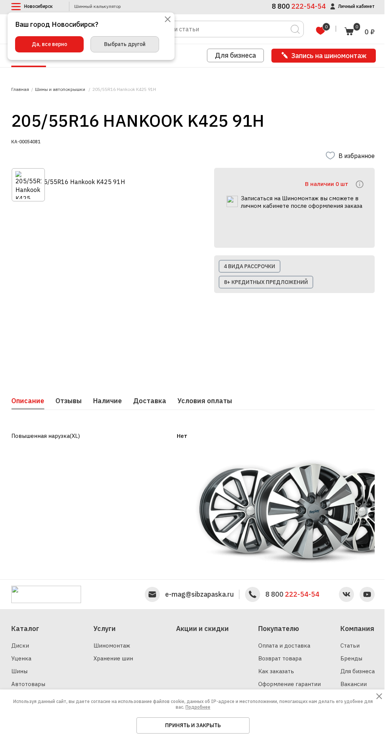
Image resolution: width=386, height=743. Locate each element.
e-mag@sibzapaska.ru (199, 594)
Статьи (350, 645)
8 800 (292, 594)
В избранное (357, 156)
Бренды (351, 658)
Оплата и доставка (284, 645)
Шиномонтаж (111, 645)
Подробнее (197, 707)
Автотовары (28, 684)
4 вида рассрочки (249, 266)
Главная (20, 89)
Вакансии (353, 684)
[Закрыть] (168, 19)
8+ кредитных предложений (266, 282)
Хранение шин (113, 658)
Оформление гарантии (289, 684)
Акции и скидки (202, 628)
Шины (19, 671)
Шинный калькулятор (97, 6)
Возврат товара (280, 658)
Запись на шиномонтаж (328, 55)
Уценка (21, 658)
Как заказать (276, 671)
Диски (20, 645)
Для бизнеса (235, 55)
